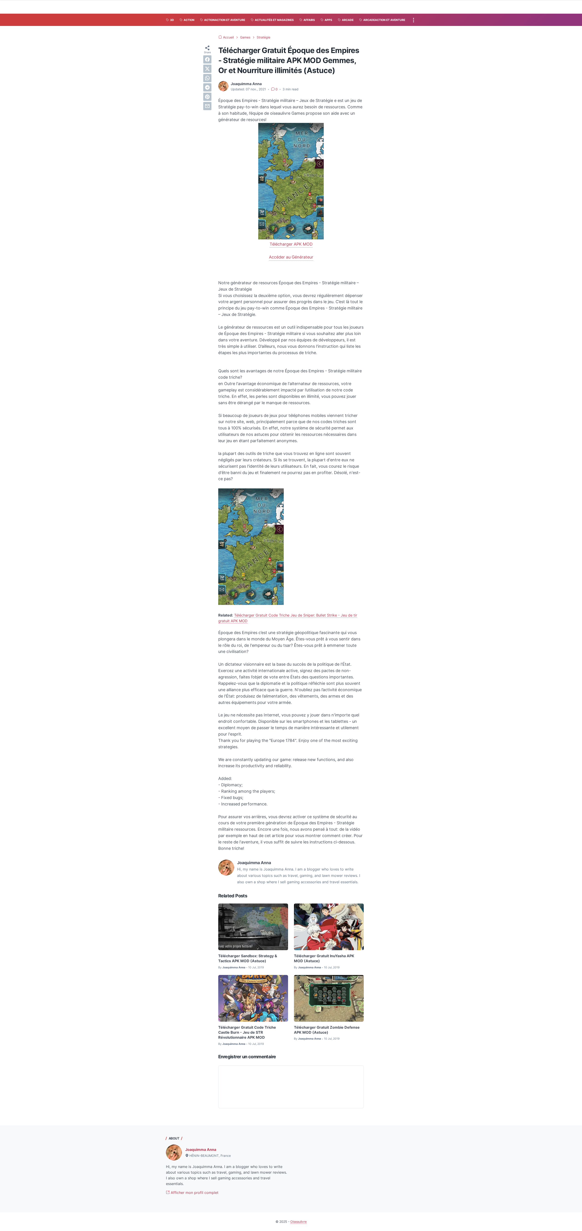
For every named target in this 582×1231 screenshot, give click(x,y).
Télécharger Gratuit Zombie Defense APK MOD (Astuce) (327, 1030)
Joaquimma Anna (200, 1149)
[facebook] (207, 59)
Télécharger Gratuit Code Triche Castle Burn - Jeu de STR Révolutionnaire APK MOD (247, 1032)
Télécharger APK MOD (291, 244)
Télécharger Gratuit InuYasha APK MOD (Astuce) (324, 958)
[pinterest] (207, 97)
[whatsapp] (207, 78)
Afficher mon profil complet (194, 1192)
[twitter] (207, 69)
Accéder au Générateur (291, 257)
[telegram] (207, 87)
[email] (207, 106)
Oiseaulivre (298, 1221)
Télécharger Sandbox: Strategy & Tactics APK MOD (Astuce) (247, 958)
